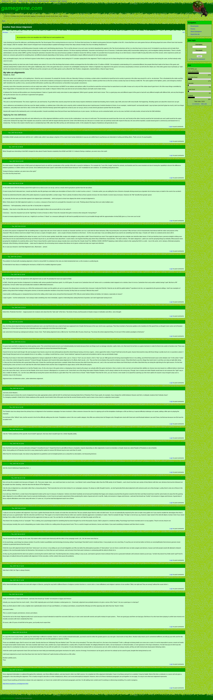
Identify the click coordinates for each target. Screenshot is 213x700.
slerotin (5, 670)
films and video (33, 1)
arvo (4, 257)
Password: (199, 50)
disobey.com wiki (23, 1)
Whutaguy (5, 32)
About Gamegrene (196, 31)
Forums (193, 29)
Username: (199, 44)
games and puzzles (43, 1)
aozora (5, 161)
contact (14, 1)
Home (3, 21)
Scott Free (6, 342)
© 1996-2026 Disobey (7, 698)
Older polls (204, 104)
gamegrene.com (21, 8)
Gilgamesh (6, 226)
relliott (5, 147)
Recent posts (194, 26)
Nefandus (6, 274)
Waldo (5, 183)
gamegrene (53, 1)
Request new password (198, 59)
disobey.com (5, 1)
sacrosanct (6, 508)
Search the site (195, 34)
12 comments (196, 104)
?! (9, 1)
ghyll (59, 1)
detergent (64, 1)
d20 (184, 32)
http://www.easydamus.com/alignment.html (15, 683)
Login (170, 126)
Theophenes (7, 632)
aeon (4, 133)
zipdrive (5, 388)
